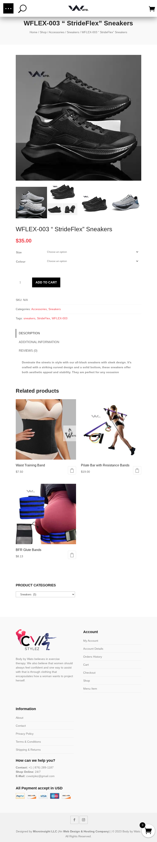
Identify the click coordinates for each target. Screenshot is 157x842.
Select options (72, 470)
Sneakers (73, 32)
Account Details (93, 648)
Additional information (39, 342)
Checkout (89, 672)
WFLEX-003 (59, 318)
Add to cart (46, 282)
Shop (43, 32)
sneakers (29, 318)
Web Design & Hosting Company (86, 831)
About (19, 717)
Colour (20, 261)
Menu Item (90, 688)
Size (19, 252)
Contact (21, 725)
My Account (90, 640)
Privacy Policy (25, 733)
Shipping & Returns (28, 749)
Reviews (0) (28, 350)
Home (33, 32)
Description (29, 333)
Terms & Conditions (28, 741)
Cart (86, 664)
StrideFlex (43, 318)
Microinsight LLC (45, 831)
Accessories (56, 32)
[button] (8, 8)
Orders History (92, 656)
